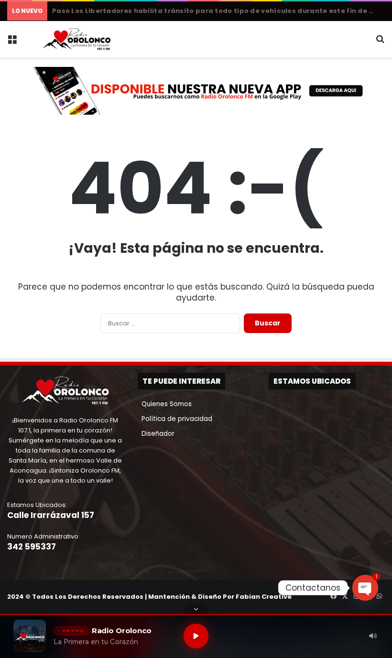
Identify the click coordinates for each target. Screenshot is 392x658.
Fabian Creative (264, 596)
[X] (344, 596)
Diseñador (156, 433)
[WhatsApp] (379, 596)
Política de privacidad (175, 418)
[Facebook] (333, 596)
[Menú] (12, 43)
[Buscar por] (380, 43)
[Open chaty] (365, 588)
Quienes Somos (165, 404)
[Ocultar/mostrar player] (196, 609)
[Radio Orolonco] (76, 39)
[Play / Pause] (196, 636)
